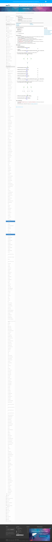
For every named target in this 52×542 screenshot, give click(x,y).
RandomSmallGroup (10, 425)
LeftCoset (9, 298)
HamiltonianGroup (10, 193)
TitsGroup (9, 483)
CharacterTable (9, 107)
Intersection (9, 205)
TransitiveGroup (9, 485)
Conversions (8, 59)
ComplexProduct (9, 120)
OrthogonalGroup (10, 362)
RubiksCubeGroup (10, 435)
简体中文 (18, 539)
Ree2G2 (9, 428)
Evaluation (8, 35)
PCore (8, 364)
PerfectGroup (9, 365)
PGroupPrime (9, 397)
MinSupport (9, 323)
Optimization (8, 50)
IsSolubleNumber (9, 279)
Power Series (8, 63)
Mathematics (8, 24)
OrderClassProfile (10, 358)
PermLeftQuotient (10, 381)
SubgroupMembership (10, 464)
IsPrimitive (9, 266)
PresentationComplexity (10, 400)
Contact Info (17, 526)
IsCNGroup (9, 215)
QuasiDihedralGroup (10, 416)
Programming (8, 499)
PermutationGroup (10, 396)
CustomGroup (9, 132)
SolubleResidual (9, 451)
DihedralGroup (9, 145)
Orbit (8, 352)
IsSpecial (9, 282)
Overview (9, 69)
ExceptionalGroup (10, 161)
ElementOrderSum (10, 155)
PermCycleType (9, 374)
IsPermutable (9, 263)
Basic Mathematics (9, 56)
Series (8, 445)
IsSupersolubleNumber (10, 288)
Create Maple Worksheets (10, 19)
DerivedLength (9, 139)
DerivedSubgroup (9, 142)
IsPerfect (9, 259)
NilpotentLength (9, 327)
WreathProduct (9, 492)
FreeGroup (9, 174)
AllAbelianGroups (10, 79)
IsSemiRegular (9, 273)
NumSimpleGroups (10, 345)
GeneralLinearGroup (10, 183)
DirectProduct (9, 148)
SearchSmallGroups (10, 441)
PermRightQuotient (10, 393)
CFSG (8, 104)
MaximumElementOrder (10, 311)
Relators (9, 431)
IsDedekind (9, 221)
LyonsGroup (9, 307)
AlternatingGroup (10, 88)
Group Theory (8, 66)
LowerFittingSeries (10, 304)
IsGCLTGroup (9, 231)
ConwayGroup (9, 129)
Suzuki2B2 (9, 470)
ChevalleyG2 (9, 114)
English (9, 539)
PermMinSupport (9, 384)
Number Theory (9, 47)
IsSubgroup (9, 285)
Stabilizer (9, 457)
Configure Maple (8, 516)
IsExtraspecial (9, 228)
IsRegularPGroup (10, 272)
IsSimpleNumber (9, 276)
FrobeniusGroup (9, 177)
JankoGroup (9, 295)
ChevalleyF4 (9, 113)
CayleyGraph (9, 97)
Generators (9, 187)
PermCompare (9, 371)
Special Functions (9, 53)
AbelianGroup (9, 75)
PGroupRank (9, 399)
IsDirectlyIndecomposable (10, 225)
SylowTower (9, 476)
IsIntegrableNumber (10, 237)
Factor (8, 164)
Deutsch (13, 539)
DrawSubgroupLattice (10, 151)
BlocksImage (9, 94)
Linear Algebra (8, 44)
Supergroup (9, 466)
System (7, 513)
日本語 (15, 539)
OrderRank (9, 361)
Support (8, 467)
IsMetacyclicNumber (10, 247)
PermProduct (9, 390)
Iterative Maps (8, 43)
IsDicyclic (9, 222)
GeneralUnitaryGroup (10, 186)
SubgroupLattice (9, 463)
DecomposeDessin (10, 136)
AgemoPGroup (9, 78)
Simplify (8, 447)
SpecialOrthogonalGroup (10, 454)
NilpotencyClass (9, 326)
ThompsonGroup (10, 482)
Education (8, 509)
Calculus (8, 28)
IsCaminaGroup (9, 212)
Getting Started (8, 16)
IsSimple (9, 275)
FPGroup (9, 171)
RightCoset (9, 432)
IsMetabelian (9, 243)
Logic (7, 62)
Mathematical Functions (9, 46)
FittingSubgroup (9, 170)
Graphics (8, 501)
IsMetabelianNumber (10, 244)
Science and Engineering (9, 502)
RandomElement (9, 419)
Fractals (8, 40)
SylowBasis (9, 473)
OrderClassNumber (10, 355)
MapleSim (8, 519)
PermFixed (9, 377)
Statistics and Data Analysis (10, 498)
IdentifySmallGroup (10, 202)
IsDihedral (9, 224)
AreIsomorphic (9, 91)
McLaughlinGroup (10, 314)
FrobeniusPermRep (10, 180)
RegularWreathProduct (10, 429)
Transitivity (9, 486)
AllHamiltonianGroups (10, 82)
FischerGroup (9, 167)
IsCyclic (8, 218)
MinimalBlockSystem (10, 317)
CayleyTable (9, 98)
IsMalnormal (9, 241)
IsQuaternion (9, 269)
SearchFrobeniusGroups (10, 438)
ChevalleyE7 (9, 110)
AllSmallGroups (9, 85)
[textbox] (34, 36)
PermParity (9, 387)
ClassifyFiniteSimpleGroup (10, 116)
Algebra (8, 27)
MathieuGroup (9, 308)
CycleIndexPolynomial (10, 133)
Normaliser (9, 333)
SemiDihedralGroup (10, 444)
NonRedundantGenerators (11, 330)
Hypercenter (9, 199)
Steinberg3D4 (9, 460)
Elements (9, 158)
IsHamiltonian (9, 234)
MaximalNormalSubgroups (10, 310)
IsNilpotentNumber (10, 250)
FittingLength (9, 168)
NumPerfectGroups (10, 343)
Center (8, 101)
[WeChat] (23, 535)
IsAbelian (9, 206)
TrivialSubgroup (9, 489)
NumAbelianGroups (10, 336)
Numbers (8, 495)
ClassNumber (9, 117)
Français (11, 539)
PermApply (9, 368)
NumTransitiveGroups (10, 346)
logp (8, 301)
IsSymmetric (9, 291)
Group (8, 189)
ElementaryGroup (10, 152)
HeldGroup (9, 196)
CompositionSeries (10, 123)
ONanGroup (9, 349)
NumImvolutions (9, 342)
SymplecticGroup (9, 479)
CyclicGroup (9, 135)
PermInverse (9, 380)
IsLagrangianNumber (10, 240)
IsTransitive (9, 292)
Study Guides (8, 510)
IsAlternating (9, 209)
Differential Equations (9, 30)
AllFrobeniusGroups (10, 81)
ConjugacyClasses (10, 126)
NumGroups (9, 339)
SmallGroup (9, 448)
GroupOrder (9, 190)
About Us (7, 526)
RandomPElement (10, 422)
